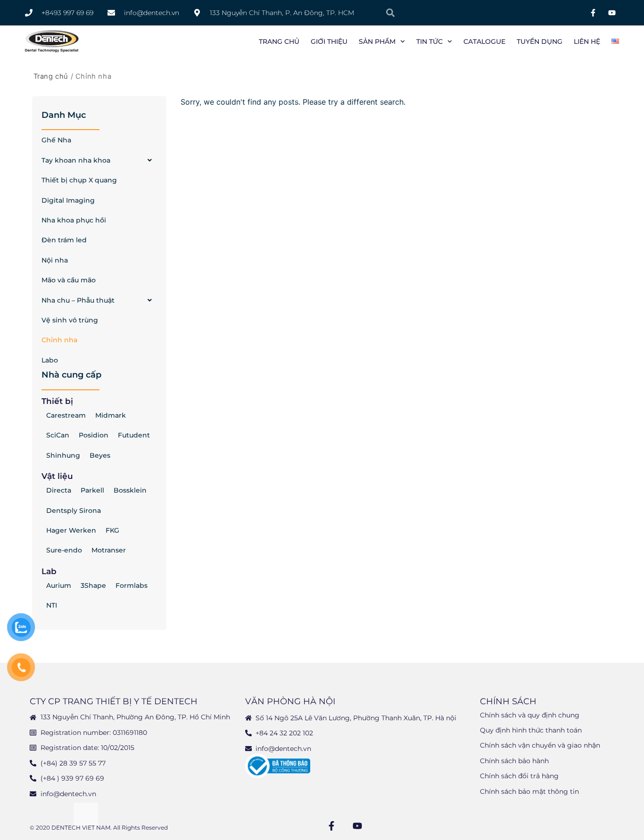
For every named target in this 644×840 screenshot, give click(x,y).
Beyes (100, 455)
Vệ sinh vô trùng (69, 320)
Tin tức (429, 41)
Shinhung (63, 455)
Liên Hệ (587, 41)
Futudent (134, 435)
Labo (49, 360)
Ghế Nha (56, 140)
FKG (112, 530)
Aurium (58, 585)
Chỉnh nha (59, 340)
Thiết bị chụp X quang (79, 180)
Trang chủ (279, 41)
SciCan (57, 435)
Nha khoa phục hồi (73, 220)
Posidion (93, 435)
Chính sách (508, 701)
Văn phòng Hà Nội (290, 701)
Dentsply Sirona (73, 510)
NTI (51, 605)
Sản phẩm (377, 41)
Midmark (110, 415)
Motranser (108, 550)
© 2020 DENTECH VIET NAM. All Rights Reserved (99, 827)
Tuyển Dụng (539, 41)
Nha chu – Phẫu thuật (78, 300)
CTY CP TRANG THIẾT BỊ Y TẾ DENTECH (114, 701)
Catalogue (484, 41)
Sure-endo (64, 550)
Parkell (92, 490)
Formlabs (132, 585)
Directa (58, 490)
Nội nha (54, 260)
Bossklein (130, 490)
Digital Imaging (68, 200)
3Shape (93, 585)
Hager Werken (71, 530)
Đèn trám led (64, 240)
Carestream (66, 415)
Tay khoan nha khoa (75, 160)
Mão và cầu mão (68, 280)
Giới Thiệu (329, 41)
